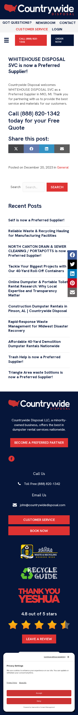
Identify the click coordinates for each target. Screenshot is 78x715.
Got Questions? (17, 22)
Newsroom (45, 23)
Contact (67, 23)
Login (57, 29)
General (63, 167)
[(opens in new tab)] (39, 551)
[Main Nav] (6, 40)
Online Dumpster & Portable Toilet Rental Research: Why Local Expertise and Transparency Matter (38, 288)
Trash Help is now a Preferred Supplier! (34, 359)
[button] (57, 187)
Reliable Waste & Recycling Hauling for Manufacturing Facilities (38, 233)
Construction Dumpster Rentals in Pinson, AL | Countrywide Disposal (37, 308)
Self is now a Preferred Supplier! (36, 220)
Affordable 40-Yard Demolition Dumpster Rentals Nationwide (34, 343)
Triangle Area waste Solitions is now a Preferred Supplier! (35, 374)
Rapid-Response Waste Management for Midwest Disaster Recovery (38, 326)
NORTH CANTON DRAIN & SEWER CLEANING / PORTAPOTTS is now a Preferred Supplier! (38, 251)
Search (15, 187)
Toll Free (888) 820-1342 (42, 484)
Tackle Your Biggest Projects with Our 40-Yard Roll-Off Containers (37, 268)
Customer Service (32, 29)
